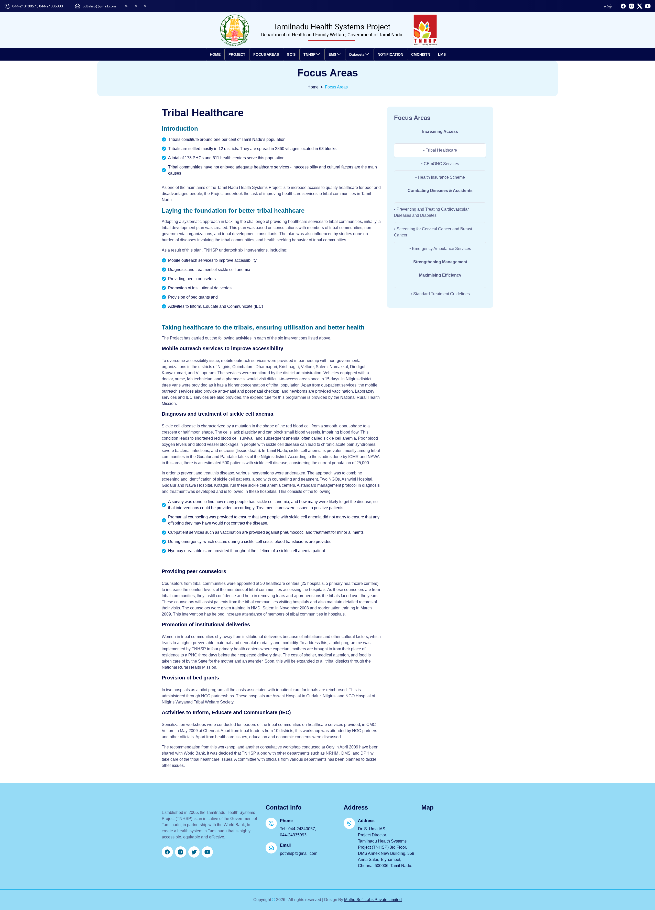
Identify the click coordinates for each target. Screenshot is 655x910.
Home (215, 54)
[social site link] (623, 6)
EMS (332, 54)
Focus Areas (266, 54)
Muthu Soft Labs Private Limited (373, 899)
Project (236, 54)
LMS (442, 54)
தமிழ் (608, 6)
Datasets (357, 54)
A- (126, 6)
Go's (291, 54)
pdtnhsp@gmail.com (99, 6)
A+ (146, 6)
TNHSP (309, 54)
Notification (390, 54)
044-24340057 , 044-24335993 (37, 6)
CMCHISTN (420, 54)
